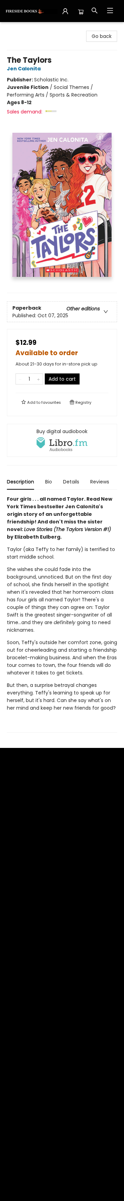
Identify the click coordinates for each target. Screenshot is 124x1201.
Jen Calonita (24, 68)
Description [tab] (20, 481)
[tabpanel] (62, 614)
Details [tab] (71, 481)
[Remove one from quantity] (20, 379)
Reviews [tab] (99, 481)
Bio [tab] (48, 481)
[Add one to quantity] (38, 379)
